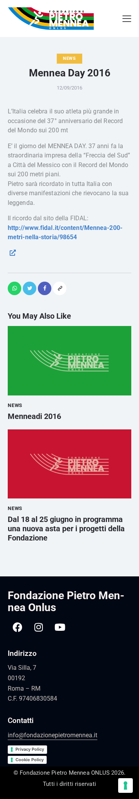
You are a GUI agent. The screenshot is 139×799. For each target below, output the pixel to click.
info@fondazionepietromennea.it (52, 735)
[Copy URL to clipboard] (59, 288)
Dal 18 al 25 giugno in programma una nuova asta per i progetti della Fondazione (66, 528)
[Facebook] (17, 627)
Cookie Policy (29, 759)
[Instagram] (38, 627)
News (69, 58)
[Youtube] (60, 627)
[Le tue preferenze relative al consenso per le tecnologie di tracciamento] (125, 785)
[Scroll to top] (129, 772)
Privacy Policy (29, 749)
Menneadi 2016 (34, 416)
